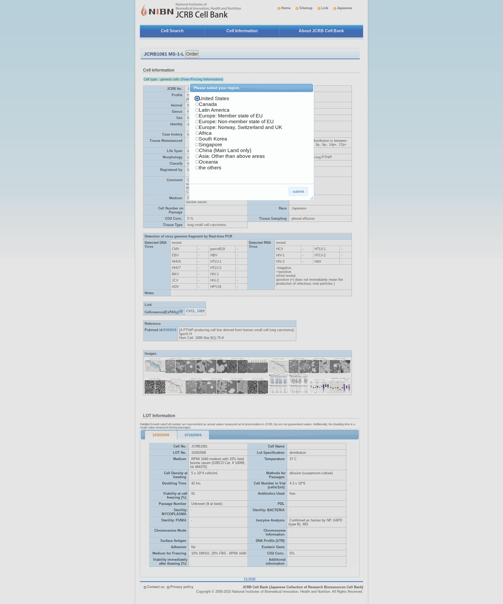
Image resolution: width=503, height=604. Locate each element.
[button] (298, 191)
